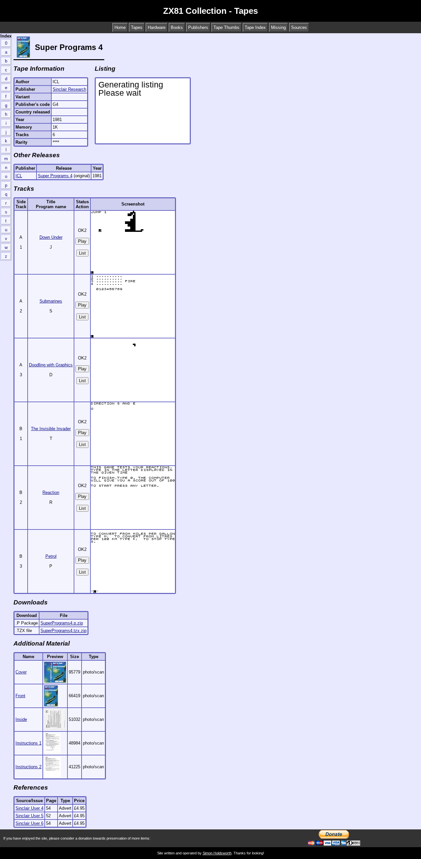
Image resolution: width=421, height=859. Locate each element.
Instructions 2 (28, 766)
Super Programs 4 (55, 175)
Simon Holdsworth (217, 853)
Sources (299, 27)
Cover (21, 672)
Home (120, 27)
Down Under (50, 237)
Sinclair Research (69, 89)
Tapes (136, 27)
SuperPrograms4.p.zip (61, 623)
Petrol (51, 556)
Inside (21, 719)
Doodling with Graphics (51, 364)
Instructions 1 (28, 743)
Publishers (198, 27)
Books (177, 27)
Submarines (50, 301)
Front (20, 695)
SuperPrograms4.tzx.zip (63, 630)
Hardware (156, 27)
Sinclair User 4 (29, 808)
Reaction (50, 492)
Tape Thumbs (226, 27)
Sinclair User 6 (29, 823)
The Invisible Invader (51, 428)
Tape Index (255, 27)
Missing (278, 27)
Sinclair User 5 (29, 815)
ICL (18, 175)
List (82, 253)
